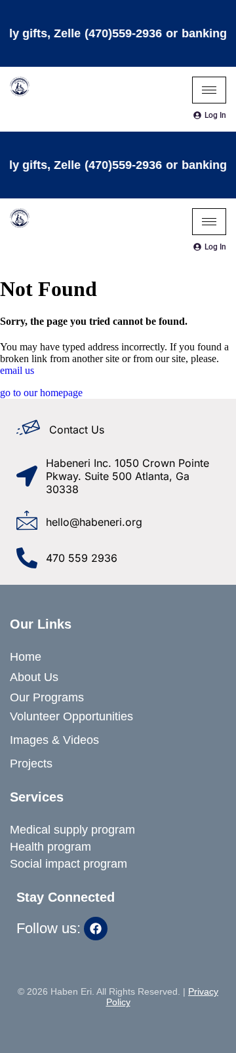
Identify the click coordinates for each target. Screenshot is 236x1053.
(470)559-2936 (118, 33)
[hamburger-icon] (209, 90)
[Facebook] (96, 928)
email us (17, 370)
